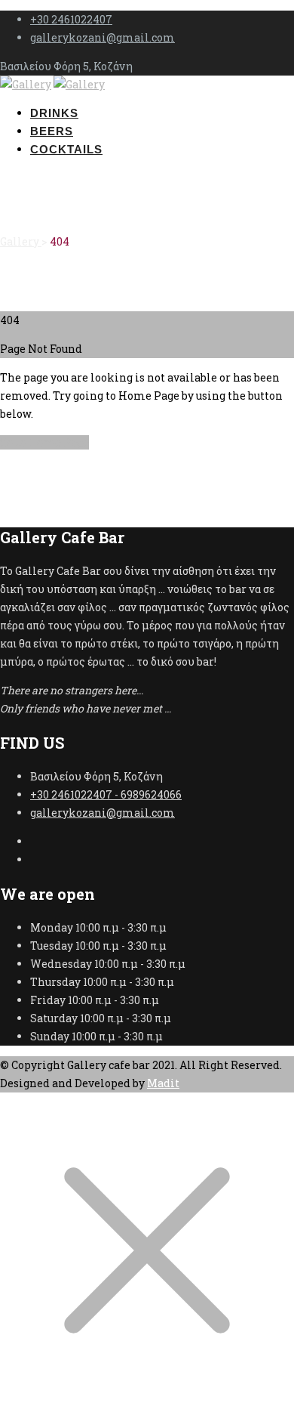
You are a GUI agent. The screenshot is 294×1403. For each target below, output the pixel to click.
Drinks (54, 113)
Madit (163, 1083)
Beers (51, 131)
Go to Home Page (44, 442)
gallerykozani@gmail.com (102, 37)
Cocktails (66, 149)
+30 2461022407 (71, 19)
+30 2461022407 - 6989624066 (106, 794)
